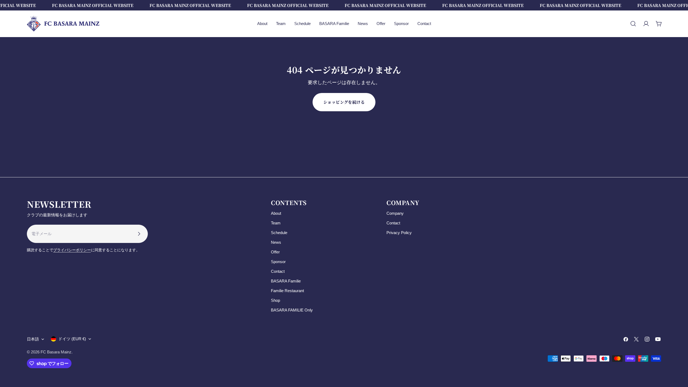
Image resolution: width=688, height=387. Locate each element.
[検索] (633, 23)
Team (276, 223)
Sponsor (278, 261)
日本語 (33, 339)
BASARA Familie (286, 281)
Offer (275, 252)
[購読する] (139, 233)
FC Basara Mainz (56, 352)
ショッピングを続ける (344, 102)
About (276, 213)
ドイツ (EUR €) (72, 338)
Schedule (279, 232)
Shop (275, 300)
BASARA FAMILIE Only (292, 310)
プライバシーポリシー (72, 250)
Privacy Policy (399, 232)
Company (395, 213)
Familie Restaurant (287, 290)
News (276, 242)
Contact (278, 271)
